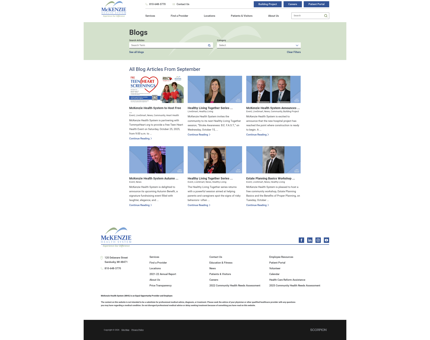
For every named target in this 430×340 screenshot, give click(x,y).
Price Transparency (160, 285)
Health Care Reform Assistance (287, 279)
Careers (292, 4)
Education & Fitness (220, 262)
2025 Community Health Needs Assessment (294, 285)
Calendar (274, 274)
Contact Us (183, 4)
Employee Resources (281, 256)
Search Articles (136, 40)
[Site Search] (326, 15)
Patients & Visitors (242, 15)
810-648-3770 (157, 4)
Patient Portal (317, 4)
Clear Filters (294, 52)
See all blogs (136, 52)
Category (221, 40)
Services (150, 15)
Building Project (267, 4)
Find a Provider (179, 15)
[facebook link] (301, 240)
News (212, 268)
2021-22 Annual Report (162, 274)
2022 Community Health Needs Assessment (234, 285)
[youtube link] (326, 240)
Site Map (125, 330)
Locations (209, 15)
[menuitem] (150, 17)
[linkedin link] (310, 240)
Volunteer (274, 268)
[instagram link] (318, 240)
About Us (273, 15)
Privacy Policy (137, 330)
